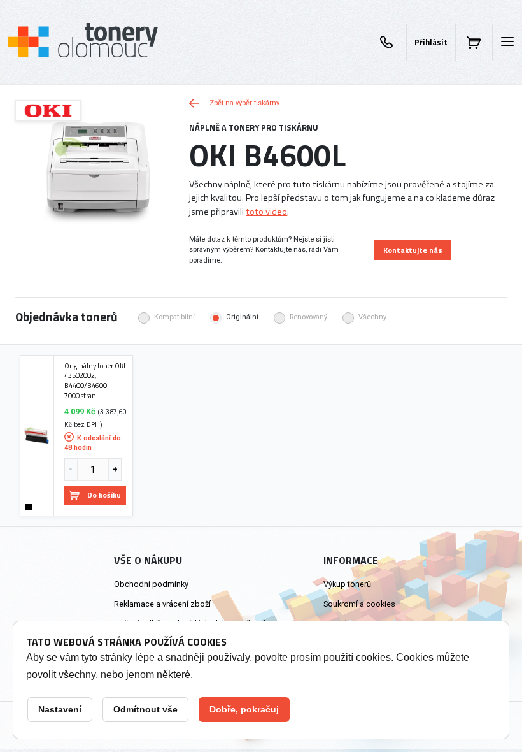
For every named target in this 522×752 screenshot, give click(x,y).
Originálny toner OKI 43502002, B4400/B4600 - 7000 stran (94, 381)
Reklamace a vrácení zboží (162, 604)
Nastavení (59, 709)
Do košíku (104, 495)
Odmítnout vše (145, 709)
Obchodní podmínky (151, 584)
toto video (266, 212)
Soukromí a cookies (359, 604)
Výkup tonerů (347, 584)
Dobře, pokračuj (244, 709)
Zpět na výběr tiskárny (244, 103)
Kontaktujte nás (412, 250)
